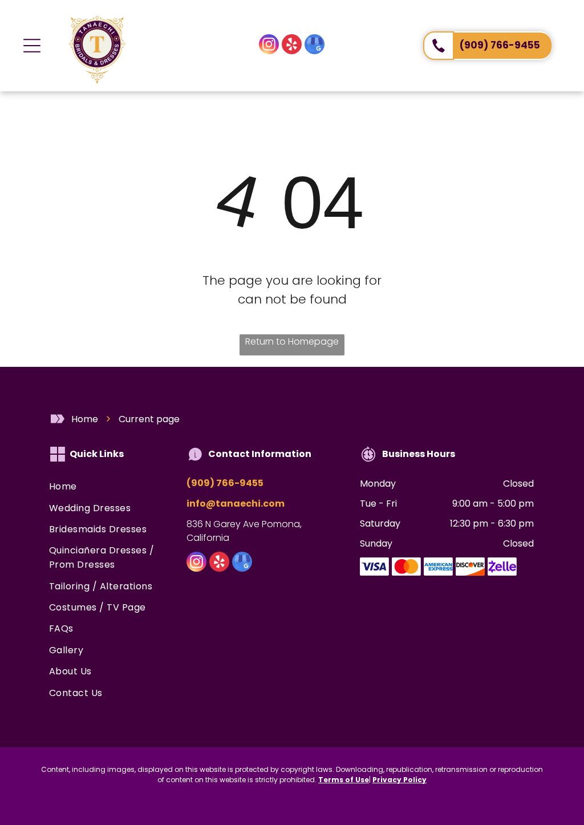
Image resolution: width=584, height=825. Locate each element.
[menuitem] (106, 487)
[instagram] (269, 45)
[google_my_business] (315, 45)
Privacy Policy (399, 779)
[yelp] (292, 45)
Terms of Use (343, 779)
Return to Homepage (292, 341)
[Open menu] (31, 45)
